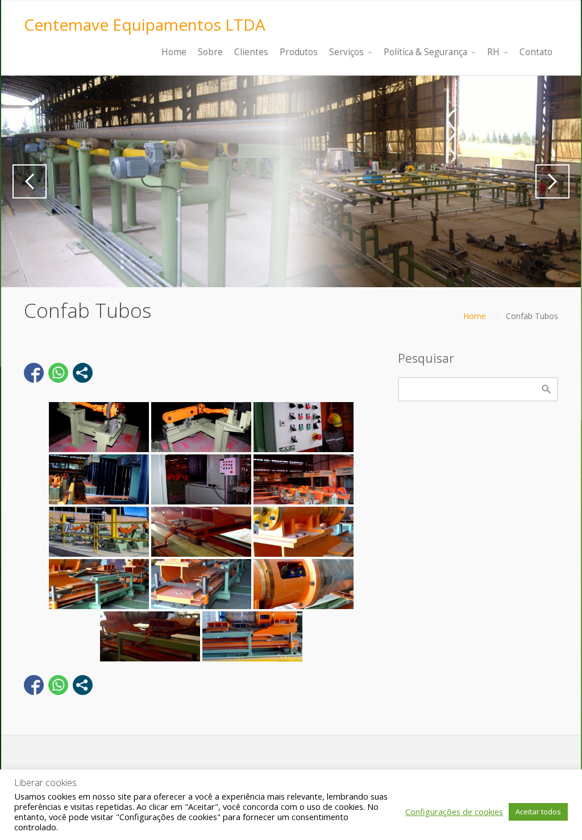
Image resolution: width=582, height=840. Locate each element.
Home (474, 316)
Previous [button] (30, 181)
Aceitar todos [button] (538, 811)
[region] (291, 181)
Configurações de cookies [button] (454, 811)
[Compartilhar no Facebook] (34, 373)
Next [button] (552, 181)
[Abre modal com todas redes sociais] (83, 373)
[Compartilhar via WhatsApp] (58, 373)
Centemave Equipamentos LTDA (144, 24)
